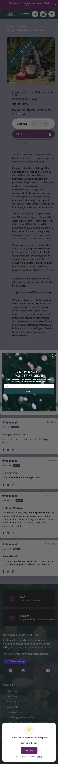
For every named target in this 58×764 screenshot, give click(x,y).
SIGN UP (29, 392)
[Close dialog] (53, 355)
